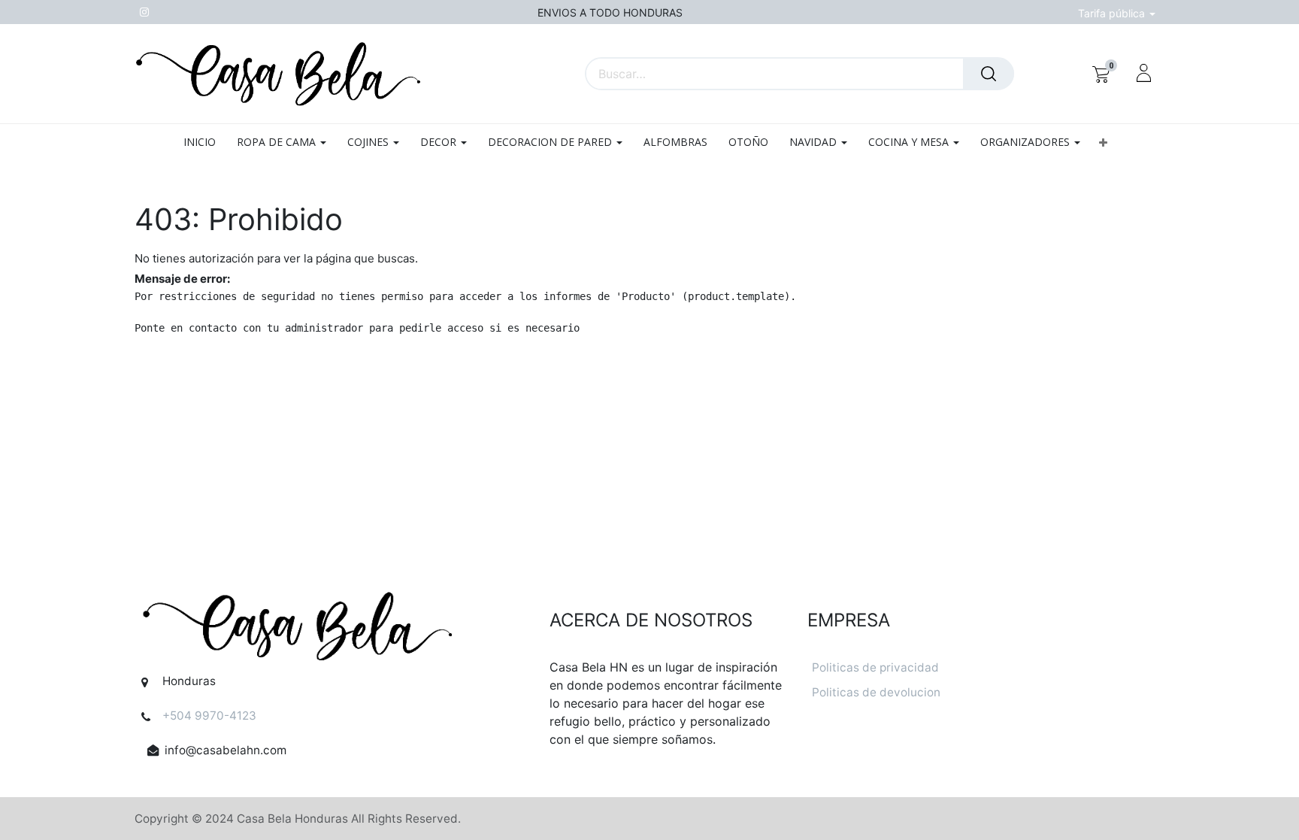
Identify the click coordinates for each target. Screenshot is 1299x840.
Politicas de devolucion (876, 692)
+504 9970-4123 (209, 715)
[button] (1103, 142)
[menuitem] (204, 142)
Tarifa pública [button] (1113, 13)
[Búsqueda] (988, 74)
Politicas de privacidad (875, 667)
